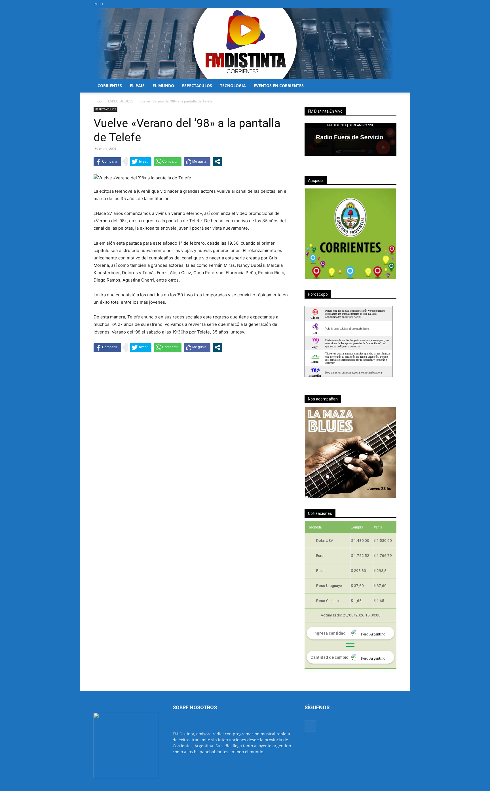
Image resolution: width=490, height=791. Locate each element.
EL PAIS (137, 85)
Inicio (98, 101)
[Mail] (392, 4)
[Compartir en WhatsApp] (167, 161)
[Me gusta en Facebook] (197, 161)
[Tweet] (140, 161)
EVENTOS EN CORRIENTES (279, 85)
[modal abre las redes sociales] (217, 161)
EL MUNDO (163, 85)
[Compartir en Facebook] (107, 161)
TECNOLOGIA (233, 85)
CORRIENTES (110, 85)
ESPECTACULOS (197, 85)
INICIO (98, 4)
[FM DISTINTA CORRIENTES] (245, 43)
